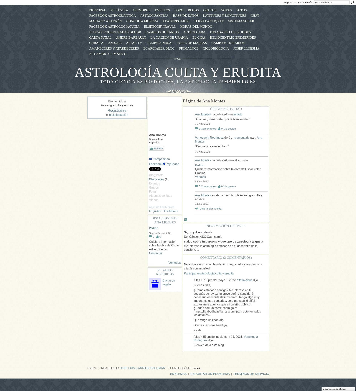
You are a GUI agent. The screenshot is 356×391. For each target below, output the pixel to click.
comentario (242, 137)
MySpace (173, 164)
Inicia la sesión (118, 114)
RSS (185, 219)
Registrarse (290, 2)
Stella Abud (244, 280)
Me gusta (158, 148)
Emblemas (178, 373)
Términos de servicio (251, 373)
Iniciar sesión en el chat (334, 389)
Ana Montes (203, 114)
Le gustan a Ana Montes (163, 211)
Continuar (155, 253)
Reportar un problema (210, 373)
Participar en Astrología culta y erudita (209, 273)
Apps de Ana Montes (161, 207)
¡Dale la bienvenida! (210, 208)
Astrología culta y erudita (178, 72)
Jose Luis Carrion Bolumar (142, 368)
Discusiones (156, 179)
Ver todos (174, 262)
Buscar (352, 2)
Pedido (153, 228)
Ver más (200, 177)
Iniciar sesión (305, 2)
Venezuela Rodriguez (209, 137)
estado (237, 114)
